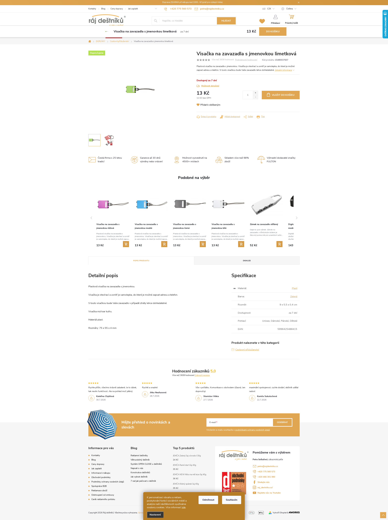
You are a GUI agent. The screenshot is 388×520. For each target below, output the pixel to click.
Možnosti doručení (210, 85)
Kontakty (92, 8)
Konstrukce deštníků (140, 472)
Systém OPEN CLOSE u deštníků (146, 464)
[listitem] (113, 217)
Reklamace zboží (99, 490)
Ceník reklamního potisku (103, 499)
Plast (294, 288)
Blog (103, 8)
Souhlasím (231, 500)
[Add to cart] (126, 244)
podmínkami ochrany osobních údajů (252, 429)
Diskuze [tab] (247, 260)
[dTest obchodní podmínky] (234, 483)
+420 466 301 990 (266, 476)
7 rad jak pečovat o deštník (143, 481)
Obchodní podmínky (100, 477)
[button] (91, 218)
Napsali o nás (137, 468)
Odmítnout (208, 500)
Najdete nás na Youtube (269, 492)
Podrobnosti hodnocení (246, 60)
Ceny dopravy (116, 8)
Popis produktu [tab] (141, 260)
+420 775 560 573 (266, 471)
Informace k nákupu (100, 473)
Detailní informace (283, 70)
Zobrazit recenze (202, 375)
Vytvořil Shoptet (280, 512)
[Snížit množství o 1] (255, 97)
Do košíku (273, 31)
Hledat (226, 20)
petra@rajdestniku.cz (268, 466)
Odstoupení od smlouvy (102, 494)
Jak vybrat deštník (139, 476)
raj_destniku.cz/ (265, 487)
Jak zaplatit (133, 8)
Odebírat (282, 422)
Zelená (293, 296)
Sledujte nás (263, 482)
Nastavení (155, 514)
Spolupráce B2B (99, 486)
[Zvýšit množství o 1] (255, 93)
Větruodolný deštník (140, 459)
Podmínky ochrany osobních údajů (107, 481)
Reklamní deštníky (139, 455)
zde (184, 507)
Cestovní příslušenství (247, 349)
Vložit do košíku (283, 95)
